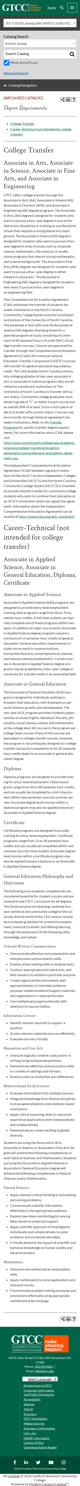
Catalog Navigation (23, 85)
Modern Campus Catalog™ (48, 1484)
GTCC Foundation (35, 1418)
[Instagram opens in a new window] (64, 1462)
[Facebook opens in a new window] (15, 1462)
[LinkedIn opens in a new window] (26, 1462)
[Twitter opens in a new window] (39, 1462)
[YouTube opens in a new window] (51, 1462)
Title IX (28, 1409)
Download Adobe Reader (40, 1447)
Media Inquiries (34, 1423)
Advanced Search (16, 73)
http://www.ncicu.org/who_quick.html (46, 516)
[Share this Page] (62, 99)
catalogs (14, 1476)
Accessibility (32, 1399)
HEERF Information (37, 1438)
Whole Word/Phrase (24, 62)
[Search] (72, 54)
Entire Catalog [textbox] (15, 43)
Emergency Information (39, 1428)
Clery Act (30, 1433)
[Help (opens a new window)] (73, 99)
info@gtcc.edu (44, 1371)
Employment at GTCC (38, 1385)
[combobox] (40, 23)
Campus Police (34, 1442)
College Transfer (22, 124)
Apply (51, 8)
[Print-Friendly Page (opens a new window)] (68, 99)
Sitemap (29, 1404)
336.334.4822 (44, 1366)
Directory (30, 1414)
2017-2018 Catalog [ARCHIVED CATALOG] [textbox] (37, 23)
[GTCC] (21, 11)
